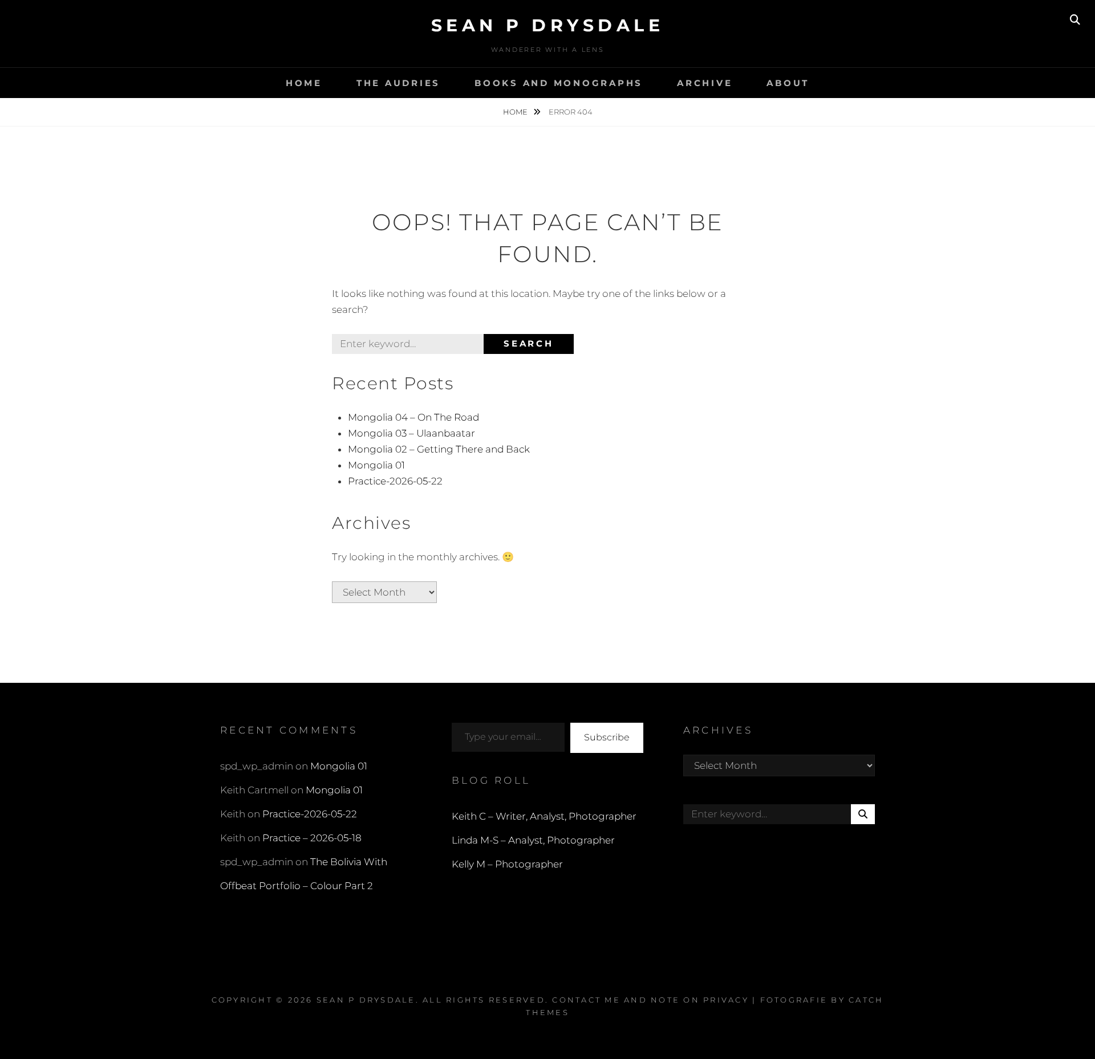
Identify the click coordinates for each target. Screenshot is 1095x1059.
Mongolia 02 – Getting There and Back (439, 449)
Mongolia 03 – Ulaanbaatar (411, 433)
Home (304, 83)
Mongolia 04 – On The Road (413, 417)
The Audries (398, 83)
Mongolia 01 (376, 465)
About (787, 83)
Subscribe (607, 737)
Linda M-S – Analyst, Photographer (533, 840)
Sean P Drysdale (547, 25)
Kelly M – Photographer (507, 864)
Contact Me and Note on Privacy (650, 999)
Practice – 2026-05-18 (312, 838)
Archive (704, 83)
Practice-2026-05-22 (395, 481)
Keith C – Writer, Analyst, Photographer (544, 816)
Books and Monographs (558, 83)
